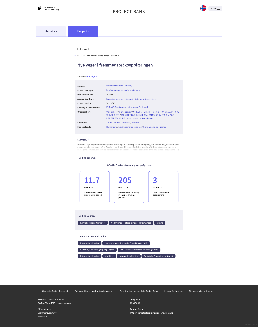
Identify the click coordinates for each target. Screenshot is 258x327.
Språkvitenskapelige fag (130, 126)
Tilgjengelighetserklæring (201, 291)
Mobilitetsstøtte (148, 99)
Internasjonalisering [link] (89, 243)
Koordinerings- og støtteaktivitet (122, 99)
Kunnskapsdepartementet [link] (92, 222)
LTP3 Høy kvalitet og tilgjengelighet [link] (97, 249)
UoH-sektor (111, 111)
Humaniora (111, 126)
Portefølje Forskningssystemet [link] (158, 256)
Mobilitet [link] (109, 256)
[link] (203, 8)
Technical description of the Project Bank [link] (138, 291)
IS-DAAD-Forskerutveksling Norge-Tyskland (127, 107)
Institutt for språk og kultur (140, 118)
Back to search (83, 49)
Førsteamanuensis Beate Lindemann (123, 90)
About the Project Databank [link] (55, 291)
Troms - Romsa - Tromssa (118, 122)
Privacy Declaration (173, 291)
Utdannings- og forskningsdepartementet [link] (131, 222)
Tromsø (135, 122)
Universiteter (125, 111)
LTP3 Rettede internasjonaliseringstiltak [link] (139, 249)
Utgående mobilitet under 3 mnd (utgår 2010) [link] (126, 243)
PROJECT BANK (129, 11)
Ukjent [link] (160, 222)
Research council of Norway (119, 85)
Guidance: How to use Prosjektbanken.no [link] (94, 291)
